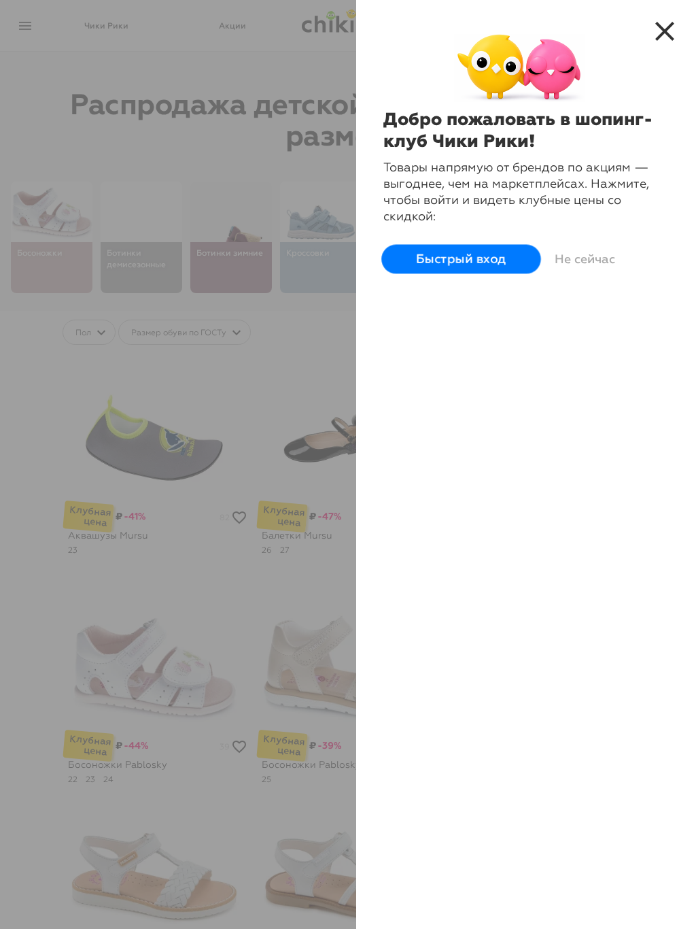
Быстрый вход (461, 259)
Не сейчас (585, 259)
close (664, 31)
